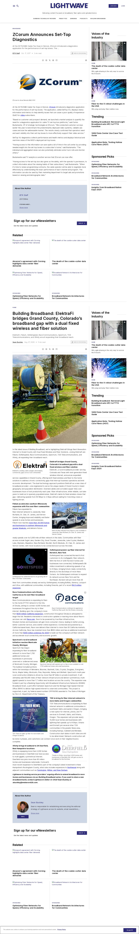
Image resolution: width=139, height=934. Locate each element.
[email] (56, 60)
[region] (69, 930)
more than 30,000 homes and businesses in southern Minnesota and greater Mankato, (31, 525)
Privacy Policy (61, 929)
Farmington (41, 770)
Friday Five (63, 18)
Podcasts (83, 18)
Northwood (71, 767)
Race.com (31, 619)
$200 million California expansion (30, 614)
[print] (86, 60)
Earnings (73, 18)
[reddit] (53, 60)
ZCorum (52, 107)
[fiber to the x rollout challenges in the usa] (109, 89)
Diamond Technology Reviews (44, 18)
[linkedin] (46, 60)
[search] (17, 6)
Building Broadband (98, 18)
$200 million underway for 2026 (36, 633)
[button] (14, 6)
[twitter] (50, 60)
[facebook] (43, 60)
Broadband (17, 28)
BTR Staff (16, 53)
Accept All (130, 930)
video (22, 115)
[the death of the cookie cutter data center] (109, 51)
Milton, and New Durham (57, 770)
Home (93, 63)
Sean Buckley (18, 342)
